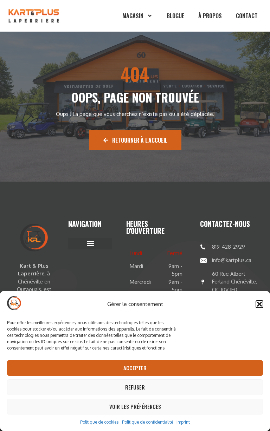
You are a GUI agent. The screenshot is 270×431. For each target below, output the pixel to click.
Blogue (175, 16)
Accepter (135, 368)
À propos (210, 16)
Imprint (183, 422)
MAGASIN (132, 16)
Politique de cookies (99, 422)
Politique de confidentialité (147, 422)
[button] (259, 304)
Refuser (135, 387)
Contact (247, 16)
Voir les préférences (135, 406)
